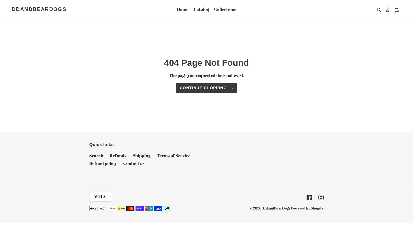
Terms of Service (173, 156)
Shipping (141, 156)
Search (96, 156)
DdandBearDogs (39, 9)
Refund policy (103, 163)
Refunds (118, 156)
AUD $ (99, 196)
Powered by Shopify (307, 208)
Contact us (134, 163)
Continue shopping (203, 88)
